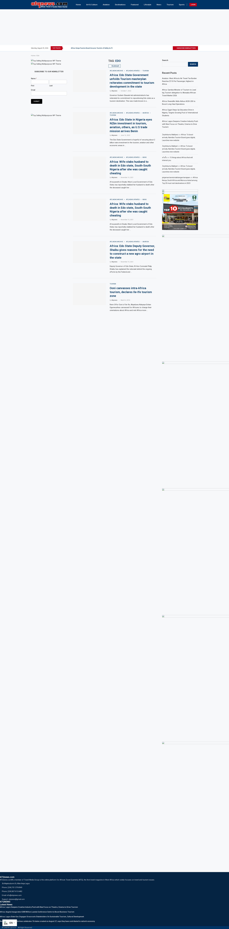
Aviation (106, 5)
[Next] (68, 48)
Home (78, 5)
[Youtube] (171, 48)
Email (33, 90)
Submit (37, 101)
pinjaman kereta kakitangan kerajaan (176, 177)
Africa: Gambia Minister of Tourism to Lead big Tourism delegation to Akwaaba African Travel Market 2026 (179, 93)
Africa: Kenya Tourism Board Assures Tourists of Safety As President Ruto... (96, 48)
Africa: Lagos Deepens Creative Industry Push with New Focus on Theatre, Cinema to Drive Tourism (180, 124)
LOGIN (193, 4)
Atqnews (114, 91)
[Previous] (65, 48)
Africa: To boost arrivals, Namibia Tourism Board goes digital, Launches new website (178, 137)
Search (165, 60)
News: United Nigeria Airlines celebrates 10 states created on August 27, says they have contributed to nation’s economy (47, 921)
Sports (182, 5)
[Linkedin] (168, 48)
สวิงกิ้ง (164, 157)
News (159, 5)
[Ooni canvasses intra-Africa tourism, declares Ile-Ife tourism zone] (89, 294)
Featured (134, 5)
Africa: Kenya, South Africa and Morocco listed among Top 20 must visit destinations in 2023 (180, 180)
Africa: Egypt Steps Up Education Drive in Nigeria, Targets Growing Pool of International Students (180, 113)
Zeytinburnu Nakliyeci (170, 135)
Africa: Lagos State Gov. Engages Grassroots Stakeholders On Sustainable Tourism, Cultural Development (42, 917)
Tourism (170, 5)
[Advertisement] (114, 27)
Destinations (120, 5)
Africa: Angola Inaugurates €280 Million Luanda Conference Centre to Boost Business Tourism (37, 912)
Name (34, 78)
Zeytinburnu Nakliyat (170, 146)
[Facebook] (161, 48)
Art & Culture (91, 5)
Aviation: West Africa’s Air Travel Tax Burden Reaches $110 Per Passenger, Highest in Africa (179, 81)
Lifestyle (147, 5)
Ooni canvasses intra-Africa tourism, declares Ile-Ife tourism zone (131, 292)
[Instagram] (165, 48)
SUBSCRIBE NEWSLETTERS (186, 48)
